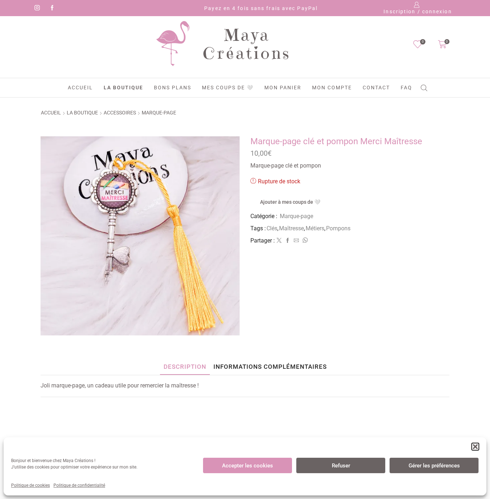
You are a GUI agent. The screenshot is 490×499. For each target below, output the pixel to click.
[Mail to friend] (296, 241)
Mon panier (282, 87)
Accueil (80, 87)
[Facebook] (51, 8)
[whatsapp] (304, 241)
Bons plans (172, 87)
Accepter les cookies (247, 465)
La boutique (123, 87)
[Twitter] (279, 241)
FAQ (406, 87)
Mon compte (332, 87)
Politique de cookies (30, 485)
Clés (272, 228)
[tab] (185, 367)
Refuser (341, 465)
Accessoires (120, 112)
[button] (475, 446)
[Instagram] (36, 8)
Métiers (315, 228)
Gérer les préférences (434, 465)
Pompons (338, 228)
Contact (376, 87)
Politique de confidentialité (79, 485)
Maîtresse (291, 228)
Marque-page (159, 112)
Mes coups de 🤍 (228, 87)
